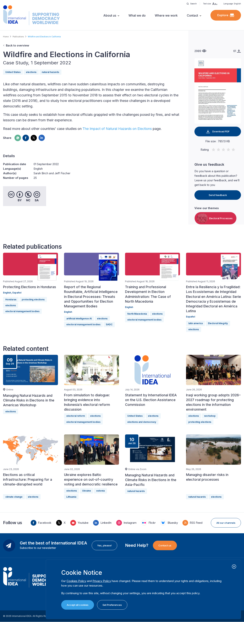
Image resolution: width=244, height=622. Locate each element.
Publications (18, 36)
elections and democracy (141, 422)
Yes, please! (104, 545)
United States (13, 72)
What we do (137, 15)
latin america (195, 323)
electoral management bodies (22, 311)
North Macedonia (137, 313)
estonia (100, 490)
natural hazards (50, 72)
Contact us (164, 545)
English (68, 311)
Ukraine (86, 490)
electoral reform (75, 415)
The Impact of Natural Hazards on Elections (117, 129)
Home (6, 36)
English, (7, 292)
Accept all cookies (77, 604)
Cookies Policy (76, 581)
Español (16, 292)
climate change (13, 496)
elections (31, 72)
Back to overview (17, 45)
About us (109, 15)
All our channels (225, 522)
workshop (210, 415)
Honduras (10, 299)
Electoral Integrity (218, 323)
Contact (192, 15)
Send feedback (218, 195)
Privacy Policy (101, 581)
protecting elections (33, 299)
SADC (109, 324)
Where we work (166, 15)
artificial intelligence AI (79, 318)
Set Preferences (112, 604)
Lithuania (71, 496)
